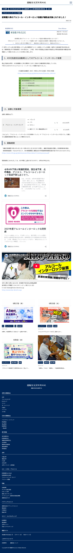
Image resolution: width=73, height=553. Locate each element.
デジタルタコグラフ (15, 9)
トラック (40, 362)
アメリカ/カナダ (6, 399)
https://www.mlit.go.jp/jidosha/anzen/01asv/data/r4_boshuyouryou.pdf (25, 153)
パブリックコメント (7, 502)
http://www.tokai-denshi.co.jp (12, 290)
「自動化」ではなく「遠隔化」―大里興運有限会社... (51, 368)
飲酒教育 (4, 520)
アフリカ (4, 409)
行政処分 (4, 510)
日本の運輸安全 (6, 416)
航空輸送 (4, 426)
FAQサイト (26, 534)
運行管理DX (14, 362)
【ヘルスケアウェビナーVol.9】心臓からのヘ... (50, 331)
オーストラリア (6, 405)
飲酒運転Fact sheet (7, 473)
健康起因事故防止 (6, 440)
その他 (3, 411)
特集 (3, 483)
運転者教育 (5, 446)
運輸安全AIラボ (6, 498)
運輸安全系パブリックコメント (10, 506)
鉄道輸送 (4, 422)
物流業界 (20, 326)
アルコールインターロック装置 (12, 13)
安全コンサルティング (7, 526)
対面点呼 (4, 457)
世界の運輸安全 (6, 393)
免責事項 (4, 543)
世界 (3, 397)
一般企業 (4, 428)
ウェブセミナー (9, 326)
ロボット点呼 (5, 491)
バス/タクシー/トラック (8, 420)
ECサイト (17, 534)
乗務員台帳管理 (6, 444)
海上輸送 (4, 424)
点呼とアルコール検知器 (8, 465)
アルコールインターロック (9, 477)
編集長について (14, 543)
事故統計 (4, 508)
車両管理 (4, 448)
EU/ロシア (4, 401)
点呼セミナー (5, 524)
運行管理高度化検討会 (39, 9)
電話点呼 (4, 459)
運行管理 (4, 432)
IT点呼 (5, 9)
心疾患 (55, 326)
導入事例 (53, 362)
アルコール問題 (6, 479)
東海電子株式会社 (6, 534)
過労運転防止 (5, 436)
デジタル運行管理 (6, 489)
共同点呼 (4, 463)
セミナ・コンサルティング (9, 516)
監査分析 (4, 512)
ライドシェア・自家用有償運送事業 (11, 495)
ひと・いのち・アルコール (9, 469)
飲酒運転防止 (5, 438)
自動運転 (4, 487)
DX (3, 326)
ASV (49, 9)
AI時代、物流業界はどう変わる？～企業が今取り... (15, 331)
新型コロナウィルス (7, 493)
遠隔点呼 (26, 9)
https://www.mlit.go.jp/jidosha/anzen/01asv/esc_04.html (36, 73)
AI (15, 326)
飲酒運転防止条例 (6, 475)
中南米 (3, 407)
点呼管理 (4, 442)
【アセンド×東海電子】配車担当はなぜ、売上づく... (15, 368)
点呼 (3, 453)
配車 (20, 362)
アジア (3, 403)
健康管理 (50, 326)
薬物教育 (4, 522)
